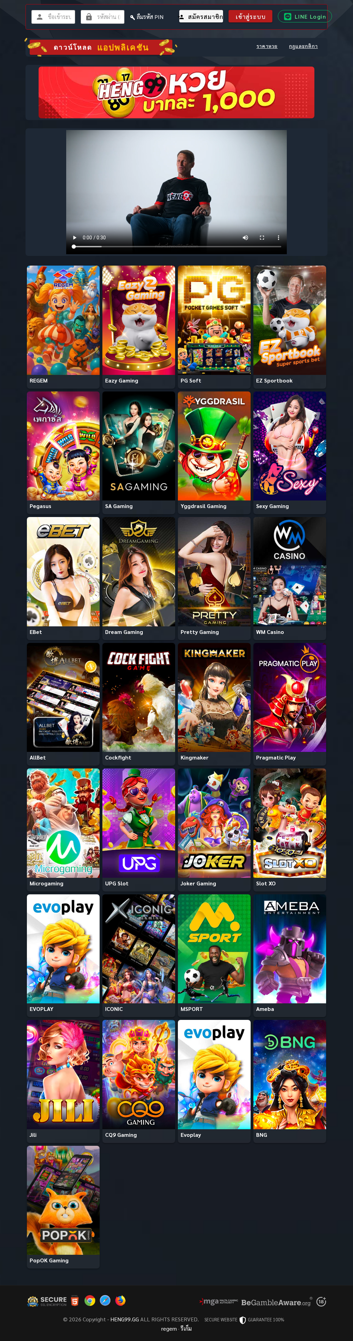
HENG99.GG (124, 1319)
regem (169, 1328)
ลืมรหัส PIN (150, 16)
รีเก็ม (186, 1328)
